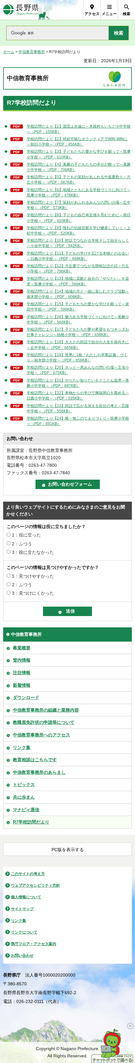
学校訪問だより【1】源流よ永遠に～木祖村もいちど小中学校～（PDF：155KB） (79, 129)
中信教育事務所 (32, 52)
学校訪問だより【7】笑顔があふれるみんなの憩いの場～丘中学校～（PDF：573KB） (79, 205)
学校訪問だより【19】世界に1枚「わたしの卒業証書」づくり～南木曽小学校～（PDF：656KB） (77, 357)
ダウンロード (26, 697)
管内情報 (21, 660)
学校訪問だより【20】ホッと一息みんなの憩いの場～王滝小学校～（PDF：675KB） (78, 370)
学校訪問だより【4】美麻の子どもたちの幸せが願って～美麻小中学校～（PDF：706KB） (79, 167)
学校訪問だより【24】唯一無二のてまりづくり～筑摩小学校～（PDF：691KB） (78, 421)
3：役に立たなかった (33, 552)
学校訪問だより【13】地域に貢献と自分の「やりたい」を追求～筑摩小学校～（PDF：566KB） (78, 281)
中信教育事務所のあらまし (39, 772)
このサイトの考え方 (28, 874)
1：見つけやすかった (33, 576)
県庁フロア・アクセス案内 (33, 944)
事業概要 (21, 647)
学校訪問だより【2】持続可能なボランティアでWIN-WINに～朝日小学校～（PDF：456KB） (77, 141)
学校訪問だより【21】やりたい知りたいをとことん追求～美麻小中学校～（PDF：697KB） (78, 383)
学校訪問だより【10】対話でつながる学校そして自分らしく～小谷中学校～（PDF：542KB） (78, 243)
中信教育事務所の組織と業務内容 (46, 710)
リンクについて (24, 932)
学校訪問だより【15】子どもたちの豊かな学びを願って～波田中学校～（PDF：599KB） (78, 306)
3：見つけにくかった (33, 593)
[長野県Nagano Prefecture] (21, 10)
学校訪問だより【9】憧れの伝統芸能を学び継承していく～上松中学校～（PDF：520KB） (79, 230)
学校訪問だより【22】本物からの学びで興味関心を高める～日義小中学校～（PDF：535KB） (78, 395)
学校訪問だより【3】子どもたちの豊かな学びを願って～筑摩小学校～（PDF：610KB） (79, 154)
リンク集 (21, 747)
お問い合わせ (22, 955)
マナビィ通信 (26, 809)
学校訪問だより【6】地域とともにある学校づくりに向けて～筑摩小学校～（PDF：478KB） (79, 192)
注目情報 (21, 672)
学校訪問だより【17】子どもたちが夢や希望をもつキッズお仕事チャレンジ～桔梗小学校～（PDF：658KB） (78, 332)
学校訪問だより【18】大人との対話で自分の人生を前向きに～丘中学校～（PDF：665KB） (78, 345)
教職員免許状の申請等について (43, 722)
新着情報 (21, 685)
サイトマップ (22, 909)
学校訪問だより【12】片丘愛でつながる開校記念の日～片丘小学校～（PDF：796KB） (78, 268)
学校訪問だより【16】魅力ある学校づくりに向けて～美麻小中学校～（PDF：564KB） (78, 319)
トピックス (24, 784)
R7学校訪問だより (31, 821)
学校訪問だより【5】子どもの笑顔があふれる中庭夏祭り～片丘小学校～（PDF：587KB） (79, 180)
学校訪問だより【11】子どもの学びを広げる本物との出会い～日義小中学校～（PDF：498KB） (78, 256)
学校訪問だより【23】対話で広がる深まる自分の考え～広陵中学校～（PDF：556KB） (78, 408)
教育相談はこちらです (35, 759)
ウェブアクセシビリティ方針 (35, 885)
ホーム (8, 52)
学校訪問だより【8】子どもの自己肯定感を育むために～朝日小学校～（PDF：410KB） (79, 218)
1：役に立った (26, 534)
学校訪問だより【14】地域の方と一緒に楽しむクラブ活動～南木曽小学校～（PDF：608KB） (78, 294)
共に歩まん (24, 797)
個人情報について (26, 897)
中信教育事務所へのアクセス (41, 734)
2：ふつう (22, 543)
